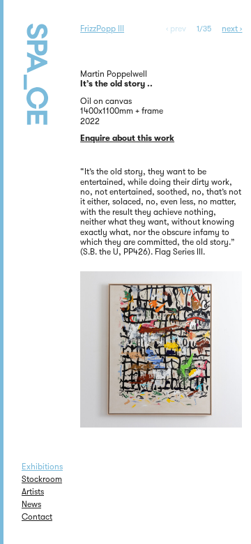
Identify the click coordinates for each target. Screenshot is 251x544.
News (31, 504)
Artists (33, 492)
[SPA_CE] (51, 79)
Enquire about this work (127, 138)
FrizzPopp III (102, 28)
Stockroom (42, 479)
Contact (37, 517)
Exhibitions (42, 466)
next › (232, 28)
